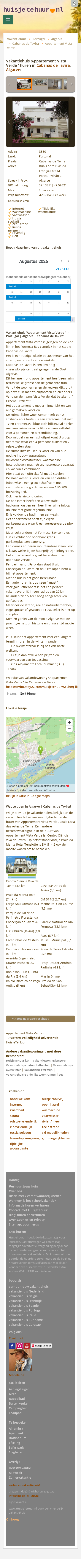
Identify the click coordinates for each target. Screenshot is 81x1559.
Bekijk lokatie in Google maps (28, 796)
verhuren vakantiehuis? (24, 1485)
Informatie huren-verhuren (29, 1205)
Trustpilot (16, 1338)
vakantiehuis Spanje (24, 1305)
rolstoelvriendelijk (23, 1121)
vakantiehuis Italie (22, 1315)
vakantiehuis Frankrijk (25, 1301)
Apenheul (16, 1433)
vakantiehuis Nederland (26, 1291)
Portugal (38, 39)
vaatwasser (50, 1116)
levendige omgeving (25, 1138)
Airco (12, 1394)
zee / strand (50, 1127)
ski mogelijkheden (55, 1132)
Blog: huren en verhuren (27, 1215)
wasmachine (51, 1110)
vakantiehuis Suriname (26, 1320)
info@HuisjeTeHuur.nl (24, 1496)
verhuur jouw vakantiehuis (29, 1286)
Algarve (56, 39)
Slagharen (16, 1452)
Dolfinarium (17, 1438)
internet (16, 1104)
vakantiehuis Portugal (25, 1310)
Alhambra (16, 1428)
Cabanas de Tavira (25, 43)
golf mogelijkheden (56, 1138)
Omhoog (12, 1519)
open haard (50, 1104)
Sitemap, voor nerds (24, 1224)
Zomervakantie (20, 1477)
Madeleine (16, 1375)
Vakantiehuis (16, 39)
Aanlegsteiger (19, 1389)
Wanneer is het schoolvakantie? (32, 1201)
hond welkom (20, 1099)
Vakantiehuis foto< (9, 122)
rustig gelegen (20, 1132)
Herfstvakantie (20, 1468)
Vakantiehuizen (8, 19)
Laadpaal (15, 1413)
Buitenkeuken (19, 1403)
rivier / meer (51, 1121)
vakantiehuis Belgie (23, 1296)
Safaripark (16, 1447)
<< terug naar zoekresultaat (30, 1019)
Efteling (14, 1443)
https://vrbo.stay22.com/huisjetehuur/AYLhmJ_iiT (42, 687)
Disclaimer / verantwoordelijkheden (35, 1196)
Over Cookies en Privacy (27, 1220)
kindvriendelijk (21, 1127)
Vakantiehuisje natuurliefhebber (28, 1065)
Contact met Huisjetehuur (28, 1210)
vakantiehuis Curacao (25, 1324)
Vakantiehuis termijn (38, 1070)
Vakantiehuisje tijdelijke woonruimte (31, 1074)
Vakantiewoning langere (49, 1060)
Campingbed (18, 1408)
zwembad (17, 1110)
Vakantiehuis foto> (72, 122)
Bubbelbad (17, 1399)
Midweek (15, 1473)
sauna (14, 1116)
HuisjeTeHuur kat (17, 1060)
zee (61, 1074)
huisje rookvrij (52, 1099)
